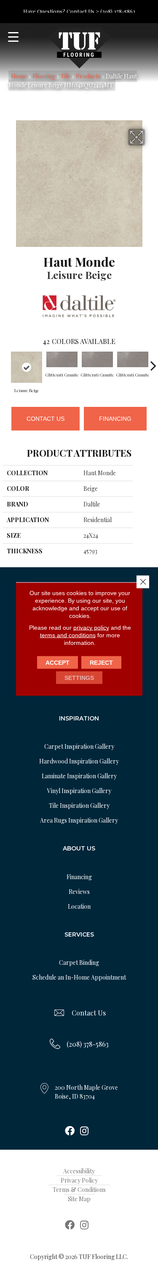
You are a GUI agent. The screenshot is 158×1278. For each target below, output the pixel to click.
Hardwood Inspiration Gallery (79, 761)
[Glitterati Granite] (62, 359)
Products (88, 76)
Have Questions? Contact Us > (61, 11)
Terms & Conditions (79, 1190)
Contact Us (45, 418)
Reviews (79, 892)
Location (79, 906)
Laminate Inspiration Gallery (79, 776)
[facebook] (70, 1131)
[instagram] (84, 1131)
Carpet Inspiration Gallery (79, 746)
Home (19, 76)
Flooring (43, 76)
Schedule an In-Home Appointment (79, 977)
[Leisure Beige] (26, 367)
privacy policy (91, 627)
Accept (58, 662)
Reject (101, 662)
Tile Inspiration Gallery (79, 805)
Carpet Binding (79, 962)
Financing (115, 418)
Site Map (79, 1199)
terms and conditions (68, 635)
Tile (65, 76)
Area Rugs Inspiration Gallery (79, 820)
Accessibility (79, 1171)
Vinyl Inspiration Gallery (79, 791)
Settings (79, 677)
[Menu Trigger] (13, 37)
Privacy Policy (79, 1180)
